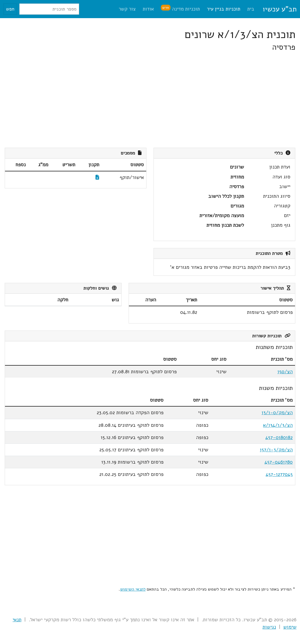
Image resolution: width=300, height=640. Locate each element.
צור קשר (127, 9)
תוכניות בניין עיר (223, 9)
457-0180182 (279, 437)
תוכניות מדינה (181, 8)
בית (250, 9)
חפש (10, 9)
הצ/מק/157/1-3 (276, 449)
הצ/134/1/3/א (278, 425)
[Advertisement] (150, 100)
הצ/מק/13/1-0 (277, 412)
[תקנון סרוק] (97, 177)
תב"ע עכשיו (279, 9)
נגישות (269, 627)
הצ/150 (285, 371)
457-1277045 (279, 474)
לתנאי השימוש (133, 589)
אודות (148, 9)
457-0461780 (279, 462)
